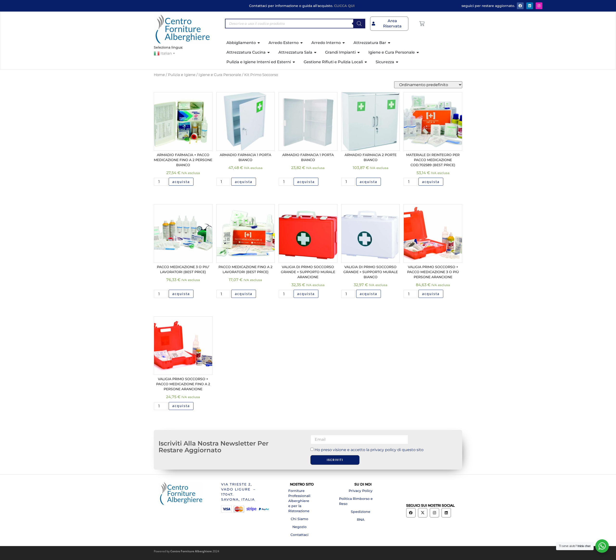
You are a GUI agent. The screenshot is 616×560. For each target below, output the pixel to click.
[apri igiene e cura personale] (418, 52)
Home (159, 75)
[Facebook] (520, 5)
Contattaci (299, 535)
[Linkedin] (446, 512)
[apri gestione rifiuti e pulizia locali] (366, 62)
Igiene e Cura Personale (220, 75)
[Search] (359, 23)
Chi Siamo (299, 519)
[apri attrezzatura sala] (315, 52)
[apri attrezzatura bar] (389, 43)
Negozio (299, 527)
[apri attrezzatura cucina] (269, 52)
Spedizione (360, 512)
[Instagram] (539, 5)
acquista (181, 181)
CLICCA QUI (344, 6)
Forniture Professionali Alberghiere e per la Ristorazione (299, 501)
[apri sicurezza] (397, 62)
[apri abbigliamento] (259, 43)
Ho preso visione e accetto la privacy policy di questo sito (369, 449)
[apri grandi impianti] (359, 52)
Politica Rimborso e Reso (356, 501)
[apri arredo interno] (344, 43)
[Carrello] (421, 23)
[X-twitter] (422, 512)
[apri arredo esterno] (302, 43)
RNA (360, 519)
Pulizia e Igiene (181, 75)
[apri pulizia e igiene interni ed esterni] (294, 62)
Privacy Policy (360, 491)
